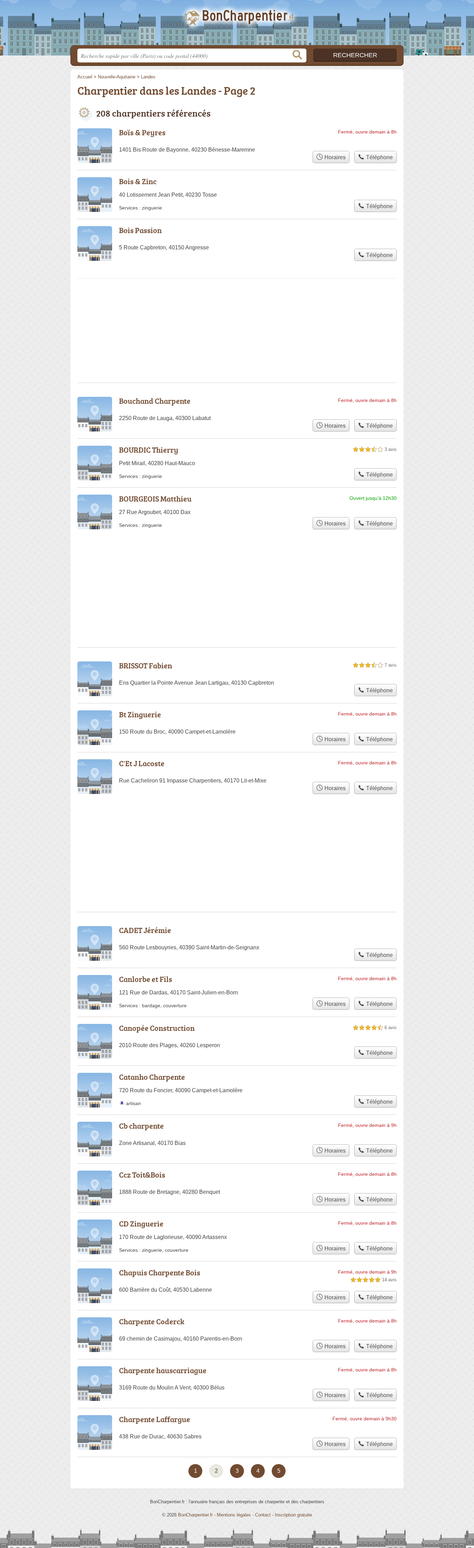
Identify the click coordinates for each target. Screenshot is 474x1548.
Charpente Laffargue (154, 1419)
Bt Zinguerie (140, 714)
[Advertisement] (237, 836)
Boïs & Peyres (142, 132)
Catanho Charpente (152, 1076)
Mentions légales (234, 1514)
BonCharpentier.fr (237, 24)
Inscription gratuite (293, 1514)
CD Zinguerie (141, 1223)
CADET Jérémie (145, 930)
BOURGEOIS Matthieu (155, 498)
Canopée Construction (157, 1028)
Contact (263, 1514)
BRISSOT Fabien (145, 665)
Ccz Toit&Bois (142, 1174)
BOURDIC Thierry (148, 449)
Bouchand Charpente (155, 400)
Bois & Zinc (137, 181)
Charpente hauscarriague (162, 1370)
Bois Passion (140, 230)
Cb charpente (141, 1125)
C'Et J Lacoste (141, 763)
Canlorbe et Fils (145, 979)
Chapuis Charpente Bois (159, 1272)
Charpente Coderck (151, 1321)
